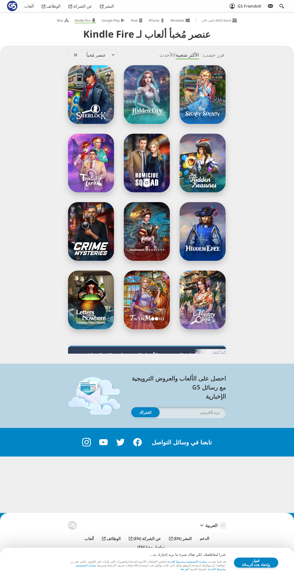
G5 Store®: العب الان (216, 20)
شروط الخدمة (175, 561)
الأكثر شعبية (187, 55)
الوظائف (53, 6)
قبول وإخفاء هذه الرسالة (256, 562)
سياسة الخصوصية (196, 561)
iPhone (154, 20)
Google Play (111, 20)
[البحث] (281, 6)
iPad (134, 20)
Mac (60, 20)
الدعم (204, 538)
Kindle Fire (82, 20)
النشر (109, 6)
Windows (177, 20)
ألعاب (29, 6)
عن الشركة (82, 6)
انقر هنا (185, 569)
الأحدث (166, 55)
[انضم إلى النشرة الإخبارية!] (270, 6)
